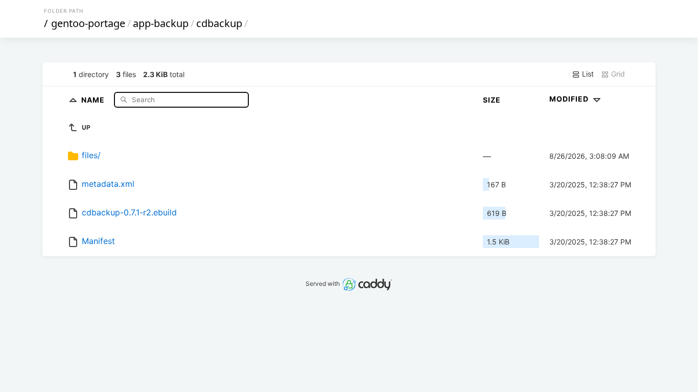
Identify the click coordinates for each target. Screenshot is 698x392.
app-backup (161, 23)
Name (94, 99)
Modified (570, 98)
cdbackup (219, 23)
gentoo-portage (88, 23)
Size (492, 99)
